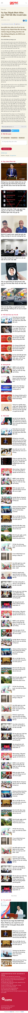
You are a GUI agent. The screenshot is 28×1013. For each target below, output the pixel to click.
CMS (12, 1011)
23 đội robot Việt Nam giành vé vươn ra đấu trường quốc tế (18, 387)
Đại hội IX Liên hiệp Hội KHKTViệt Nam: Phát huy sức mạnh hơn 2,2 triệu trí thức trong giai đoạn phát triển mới (19, 422)
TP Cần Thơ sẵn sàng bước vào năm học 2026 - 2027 (19, 546)
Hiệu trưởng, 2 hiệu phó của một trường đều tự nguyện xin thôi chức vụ (18, 470)
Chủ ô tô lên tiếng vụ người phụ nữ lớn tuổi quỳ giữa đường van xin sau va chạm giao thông (13, 308)
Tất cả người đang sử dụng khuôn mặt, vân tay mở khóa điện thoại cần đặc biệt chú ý (13, 283)
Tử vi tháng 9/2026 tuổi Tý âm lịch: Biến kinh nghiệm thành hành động (19, 397)
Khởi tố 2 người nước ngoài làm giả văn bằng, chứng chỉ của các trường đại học (13, 235)
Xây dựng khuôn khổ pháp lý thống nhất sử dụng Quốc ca (18, 603)
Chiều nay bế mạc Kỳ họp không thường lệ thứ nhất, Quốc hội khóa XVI (19, 961)
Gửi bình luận (6, 149)
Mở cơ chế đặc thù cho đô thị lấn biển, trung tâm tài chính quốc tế (19, 517)
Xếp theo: (3, 155)
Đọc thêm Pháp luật (9, 161)
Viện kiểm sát (21, 137)
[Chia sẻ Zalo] (26, 21)
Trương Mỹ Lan (14, 137)
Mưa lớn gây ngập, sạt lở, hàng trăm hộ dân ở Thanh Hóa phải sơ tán (19, 536)
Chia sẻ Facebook (6, 130)
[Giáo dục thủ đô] (14, 2)
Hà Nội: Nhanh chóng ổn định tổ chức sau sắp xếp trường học (19, 499)
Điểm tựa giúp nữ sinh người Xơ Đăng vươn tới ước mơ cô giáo (19, 489)
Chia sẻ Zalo (16, 130)
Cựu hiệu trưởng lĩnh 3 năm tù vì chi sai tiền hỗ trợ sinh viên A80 (13, 258)
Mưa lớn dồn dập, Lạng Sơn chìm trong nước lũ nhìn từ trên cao (18, 527)
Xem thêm (14, 895)
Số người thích (13, 155)
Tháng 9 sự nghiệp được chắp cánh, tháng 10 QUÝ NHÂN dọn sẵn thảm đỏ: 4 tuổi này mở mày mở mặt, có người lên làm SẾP (19, 408)
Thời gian (7, 155)
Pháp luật (3, 9)
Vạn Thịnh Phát (6, 137)
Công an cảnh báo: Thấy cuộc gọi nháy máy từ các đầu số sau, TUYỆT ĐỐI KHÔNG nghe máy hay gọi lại (13, 210)
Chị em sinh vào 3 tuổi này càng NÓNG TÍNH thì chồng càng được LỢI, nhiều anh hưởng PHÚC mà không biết (19, 595)
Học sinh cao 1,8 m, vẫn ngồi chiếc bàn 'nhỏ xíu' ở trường (19, 450)
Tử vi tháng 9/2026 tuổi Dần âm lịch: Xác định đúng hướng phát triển (18, 337)
